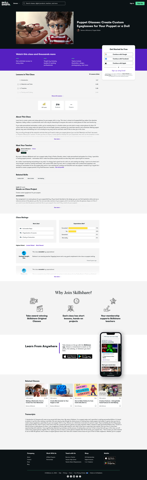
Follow (34, 148)
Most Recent (40, 245)
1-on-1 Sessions (89, 462)
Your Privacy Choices (79, 473)
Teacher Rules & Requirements (73, 462)
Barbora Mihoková (28, 148)
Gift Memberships (89, 457)
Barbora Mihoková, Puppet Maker (91, 30)
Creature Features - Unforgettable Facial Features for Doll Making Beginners (109, 402)
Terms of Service (125, 73)
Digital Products (89, 459)
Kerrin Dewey (78, 406)
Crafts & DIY (20, 178)
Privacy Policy (108, 75)
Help (60, 473)
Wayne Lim (24, 274)
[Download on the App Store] (69, 356)
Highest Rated (20, 245)
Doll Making (41, 178)
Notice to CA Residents (96, 473)
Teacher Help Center (71, 459)
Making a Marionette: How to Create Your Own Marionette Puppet (35, 402)
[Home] (6, 3)
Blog (28, 464)
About (28, 457)
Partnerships (49, 459)
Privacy (65, 473)
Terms (70, 473)
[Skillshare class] (36, 390)
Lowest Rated (30, 245)
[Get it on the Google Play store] (85, 356)
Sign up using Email (118, 70)
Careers (29, 459)
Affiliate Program (50, 457)
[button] (140, 3)
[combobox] (44, 3)
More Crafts (31, 178)
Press (28, 462)
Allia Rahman (102, 406)
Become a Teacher (70, 457)
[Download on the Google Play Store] (112, 463)
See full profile (59, 167)
